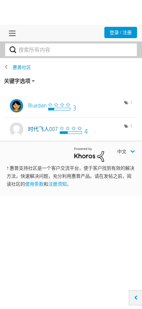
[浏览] (10, 33)
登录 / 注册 (121, 32)
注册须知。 (59, 184)
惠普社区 (22, 67)
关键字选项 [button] (17, 81)
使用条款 (34, 184)
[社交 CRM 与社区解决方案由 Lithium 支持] (89, 154)
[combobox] (71, 49)
